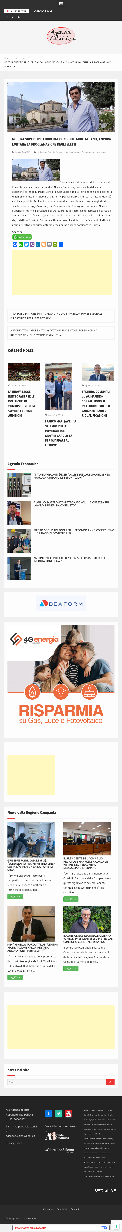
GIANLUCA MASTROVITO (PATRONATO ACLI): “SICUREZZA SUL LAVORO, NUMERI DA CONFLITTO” (71, 504)
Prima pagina (87, 151)
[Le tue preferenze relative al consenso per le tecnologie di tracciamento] (116, 1226)
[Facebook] (6, 17)
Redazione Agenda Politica (49, 151)
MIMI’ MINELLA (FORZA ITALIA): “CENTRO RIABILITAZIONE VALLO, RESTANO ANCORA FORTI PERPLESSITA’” (32, 948)
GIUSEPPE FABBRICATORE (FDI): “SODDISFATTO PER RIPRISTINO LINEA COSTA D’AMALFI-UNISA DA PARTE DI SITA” (31, 865)
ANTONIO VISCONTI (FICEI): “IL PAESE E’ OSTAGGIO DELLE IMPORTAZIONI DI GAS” (70, 559)
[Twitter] (12, 17)
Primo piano (100, 151)
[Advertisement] (62, 272)
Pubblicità (62, 1209)
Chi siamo (48, 1209)
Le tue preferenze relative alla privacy (74, 1227)
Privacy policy (14, 1143)
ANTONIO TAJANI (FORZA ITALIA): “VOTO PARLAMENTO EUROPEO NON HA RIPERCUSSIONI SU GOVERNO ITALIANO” (53, 333)
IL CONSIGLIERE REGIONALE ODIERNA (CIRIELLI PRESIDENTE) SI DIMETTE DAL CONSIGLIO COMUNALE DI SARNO (87, 939)
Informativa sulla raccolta (30, 1227)
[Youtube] (18, 17)
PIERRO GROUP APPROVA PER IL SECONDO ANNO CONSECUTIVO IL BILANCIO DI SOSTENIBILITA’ (74, 531)
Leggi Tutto (15, 896)
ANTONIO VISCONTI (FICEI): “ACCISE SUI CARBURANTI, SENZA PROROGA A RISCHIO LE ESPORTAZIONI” (72, 476)
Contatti (75, 1209)
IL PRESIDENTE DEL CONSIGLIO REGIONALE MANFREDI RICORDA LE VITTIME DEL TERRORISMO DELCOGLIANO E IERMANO (85, 863)
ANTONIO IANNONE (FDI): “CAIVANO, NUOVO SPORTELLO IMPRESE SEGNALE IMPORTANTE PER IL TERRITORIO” (56, 316)
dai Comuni (75, 151)
